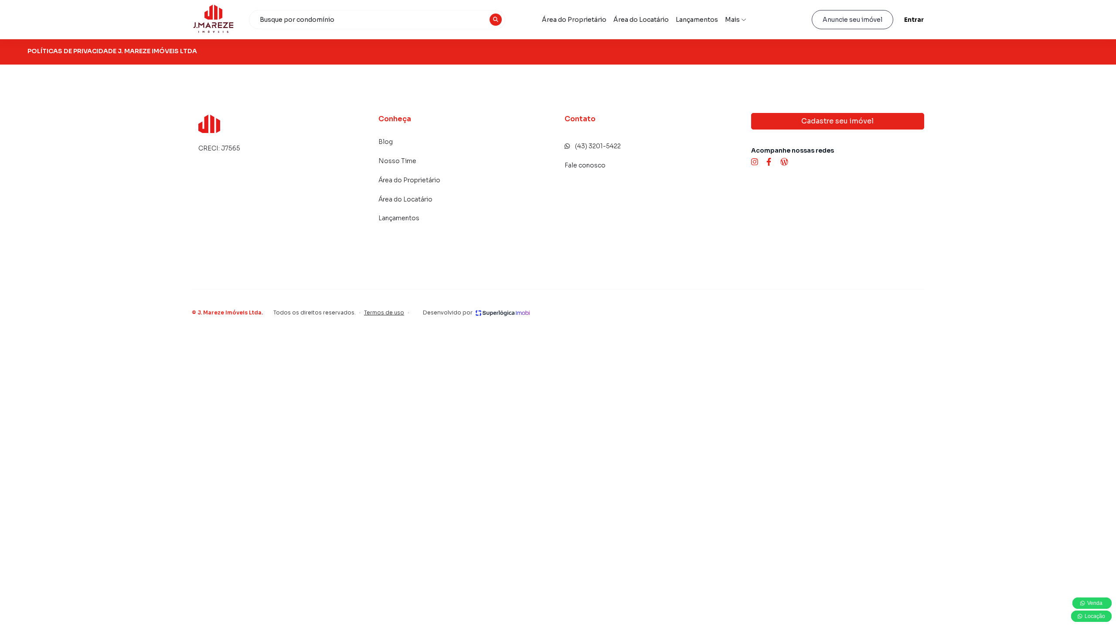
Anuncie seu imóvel (852, 20)
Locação (1094, 616)
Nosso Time (397, 161)
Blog (385, 142)
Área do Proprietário (574, 20)
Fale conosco (585, 165)
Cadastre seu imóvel (837, 121)
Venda (1095, 603)
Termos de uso (384, 312)
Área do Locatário (641, 20)
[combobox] (377, 19)
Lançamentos (697, 20)
